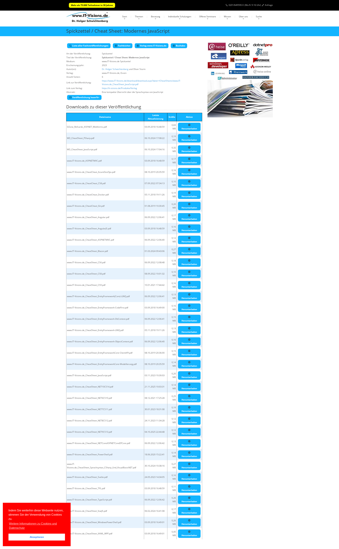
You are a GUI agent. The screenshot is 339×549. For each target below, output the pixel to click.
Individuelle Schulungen (179, 16)
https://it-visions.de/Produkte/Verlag (119, 88)
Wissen (227, 16)
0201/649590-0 (236, 5)
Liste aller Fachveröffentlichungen (90, 45)
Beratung (155, 16)
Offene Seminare (207, 16)
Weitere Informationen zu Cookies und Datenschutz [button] (33, 525)
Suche (259, 16)
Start (124, 16)
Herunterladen (189, 128)
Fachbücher (124, 45)
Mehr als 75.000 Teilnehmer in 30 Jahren (92, 5)
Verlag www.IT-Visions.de (153, 45)
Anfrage (269, 5)
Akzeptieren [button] (37, 537)
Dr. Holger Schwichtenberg (115, 69)
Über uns (243, 16)
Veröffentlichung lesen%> (85, 97)
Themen (139, 16)
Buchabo (180, 45)
